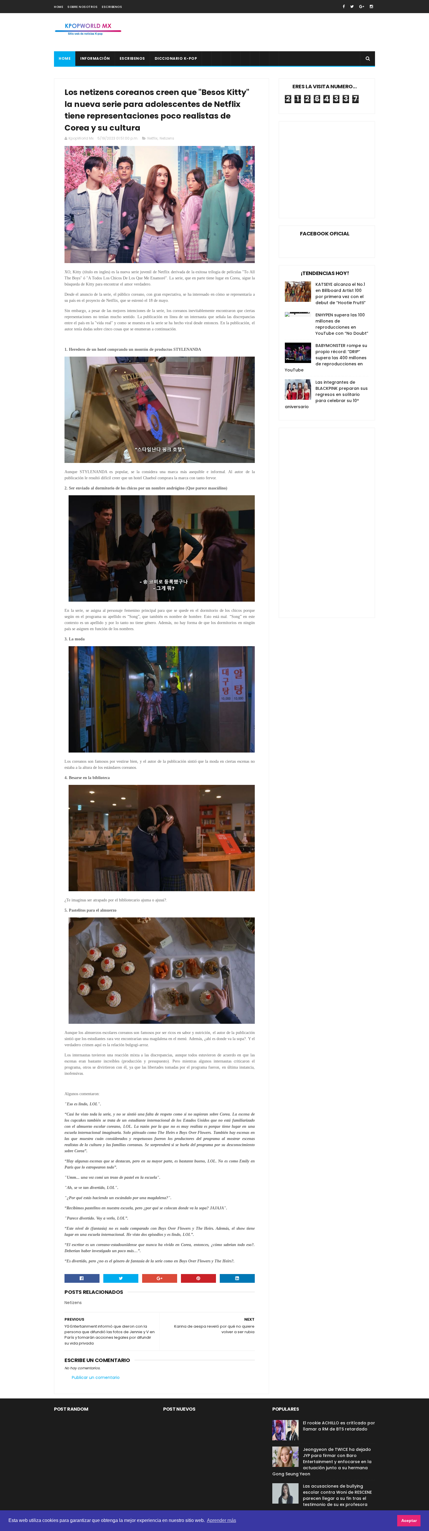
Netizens (167, 138)
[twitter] (352, 6)
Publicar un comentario (96, 1377)
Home (58, 7)
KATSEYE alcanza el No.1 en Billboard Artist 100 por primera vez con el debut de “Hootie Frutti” (340, 293)
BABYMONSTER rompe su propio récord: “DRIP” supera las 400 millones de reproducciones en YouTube (326, 358)
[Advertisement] (269, 32)
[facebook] (344, 6)
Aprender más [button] (221, 1520)
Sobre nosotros (82, 7)
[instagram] (371, 6)
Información (95, 58)
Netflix (152, 138)
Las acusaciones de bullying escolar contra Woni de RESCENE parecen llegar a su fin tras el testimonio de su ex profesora (337, 1495)
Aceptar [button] (409, 1520)
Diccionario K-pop (176, 58)
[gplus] (361, 6)
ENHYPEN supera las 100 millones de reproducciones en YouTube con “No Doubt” (341, 324)
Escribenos (112, 7)
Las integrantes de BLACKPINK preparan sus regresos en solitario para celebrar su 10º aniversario (326, 394)
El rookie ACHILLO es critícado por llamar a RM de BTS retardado (339, 1426)
